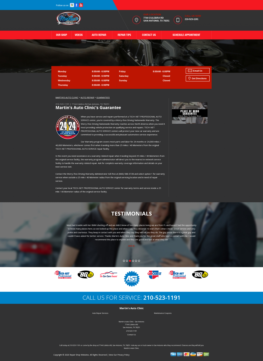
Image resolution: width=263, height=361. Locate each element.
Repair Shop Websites (79, 354)
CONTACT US (149, 35)
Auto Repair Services (100, 313)
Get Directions (199, 78)
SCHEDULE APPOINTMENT (186, 35)
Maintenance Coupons (162, 313)
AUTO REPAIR (99, 35)
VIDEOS (79, 35)
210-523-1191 (191, 19)
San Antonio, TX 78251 (98, 104)
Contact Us (131, 334)
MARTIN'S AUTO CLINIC (66, 97)
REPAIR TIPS (124, 35)
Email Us (197, 71)
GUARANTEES (103, 97)
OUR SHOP (61, 35)
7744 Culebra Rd (80, 104)
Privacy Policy (123, 354)
